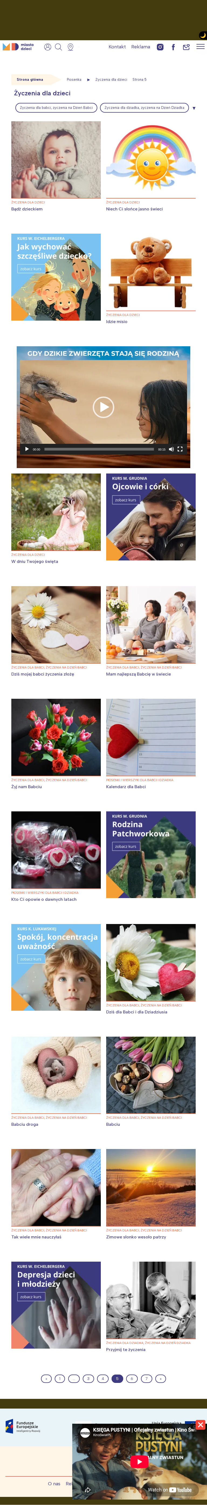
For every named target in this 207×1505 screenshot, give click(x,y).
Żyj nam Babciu (26, 786)
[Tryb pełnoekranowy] (180, 449)
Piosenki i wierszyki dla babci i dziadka (139, 780)
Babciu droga (24, 1124)
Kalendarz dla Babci (126, 786)
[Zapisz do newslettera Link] (186, 47)
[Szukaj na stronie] (58, 47)
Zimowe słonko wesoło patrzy (136, 1236)
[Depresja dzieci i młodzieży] (56, 1305)
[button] (103, 407)
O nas (54, 1484)
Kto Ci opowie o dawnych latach (44, 899)
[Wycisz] (171, 449)
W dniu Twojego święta (34, 561)
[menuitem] (56, 108)
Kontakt (117, 47)
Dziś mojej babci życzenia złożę (43, 674)
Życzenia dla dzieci (28, 202)
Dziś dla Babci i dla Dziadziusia (136, 1011)
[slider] (99, 449)
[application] (103, 407)
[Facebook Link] (173, 47)
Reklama (140, 47)
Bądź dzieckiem (27, 208)
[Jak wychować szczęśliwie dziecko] (56, 277)
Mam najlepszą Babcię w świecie (138, 674)
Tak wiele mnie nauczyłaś (36, 1236)
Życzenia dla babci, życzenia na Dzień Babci (56, 108)
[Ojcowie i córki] (151, 516)
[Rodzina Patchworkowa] (151, 854)
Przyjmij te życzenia (126, 1349)
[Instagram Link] (160, 47)
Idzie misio (116, 321)
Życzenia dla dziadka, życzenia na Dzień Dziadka (144, 108)
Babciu (113, 1124)
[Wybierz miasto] (72, 47)
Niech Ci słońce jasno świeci (134, 208)
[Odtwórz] (27, 449)
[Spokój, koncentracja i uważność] (56, 967)
